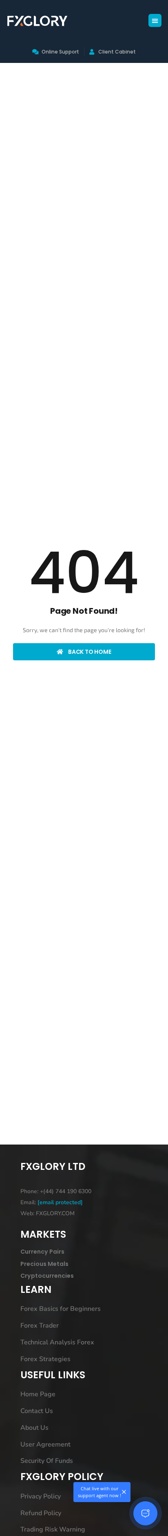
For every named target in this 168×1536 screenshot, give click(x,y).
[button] (154, 20)
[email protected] (60, 1202)
